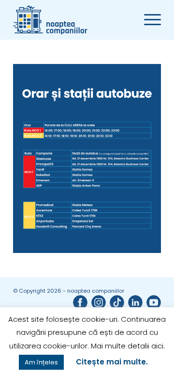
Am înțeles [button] (41, 362)
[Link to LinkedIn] (135, 302)
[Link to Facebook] (80, 302)
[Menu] (147, 19)
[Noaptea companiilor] (72, 19)
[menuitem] (147, 19)
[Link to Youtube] (153, 302)
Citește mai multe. (112, 362)
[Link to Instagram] (98, 302)
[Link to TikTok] (117, 302)
